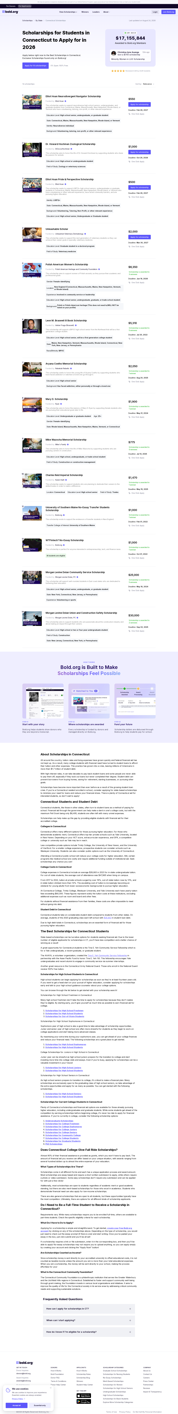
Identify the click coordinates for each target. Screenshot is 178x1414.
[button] (89, 1309)
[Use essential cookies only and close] (51, 1388)
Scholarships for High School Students (64, 1013)
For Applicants (25, 6)
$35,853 (107, 918)
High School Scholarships (113, 1395)
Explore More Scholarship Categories (118, 1402)
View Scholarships (67, 12)
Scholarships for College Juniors (61, 1129)
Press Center (148, 1381)
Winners (85, 12)
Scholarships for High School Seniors (63, 1094)
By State (39, 20)
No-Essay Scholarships (112, 1378)
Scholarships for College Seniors (61, 1132)
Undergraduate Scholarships (59, 1121)
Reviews (146, 1388)
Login (155, 12)
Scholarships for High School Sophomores (65, 1044)
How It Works (56, 1371)
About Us (147, 1371)
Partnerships (148, 1385)
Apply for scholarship (140, 104)
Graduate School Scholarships (115, 1371)
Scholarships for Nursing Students (116, 1374)
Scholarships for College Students (62, 1138)
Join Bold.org (168, 12)
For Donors (10, 6)
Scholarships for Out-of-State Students (64, 1016)
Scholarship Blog (83, 1378)
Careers (146, 1378)
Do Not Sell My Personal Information (147, 1412)
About (105, 12)
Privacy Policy (125, 1412)
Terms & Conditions (58, 1381)
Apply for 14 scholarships (35, 66)
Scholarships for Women (113, 1385)
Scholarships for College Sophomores (63, 1126)
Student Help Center (85, 1385)
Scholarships (27, 20)
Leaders (96, 12)
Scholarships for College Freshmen (62, 1123)
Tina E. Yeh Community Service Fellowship (107, 955)
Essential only (40, 1405)
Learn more (97, 2)
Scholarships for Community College (63, 1135)
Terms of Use (111, 1412)
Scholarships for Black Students (115, 1399)
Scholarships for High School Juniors (63, 1067)
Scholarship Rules (84, 1374)
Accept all (17, 1405)
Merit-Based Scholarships (113, 1381)
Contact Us (147, 1374)
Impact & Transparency (152, 1392)
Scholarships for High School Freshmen (64, 1010)
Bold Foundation (57, 1374)
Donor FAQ (55, 1378)
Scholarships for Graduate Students (63, 1141)
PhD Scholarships (53, 1144)
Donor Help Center (58, 1385)
